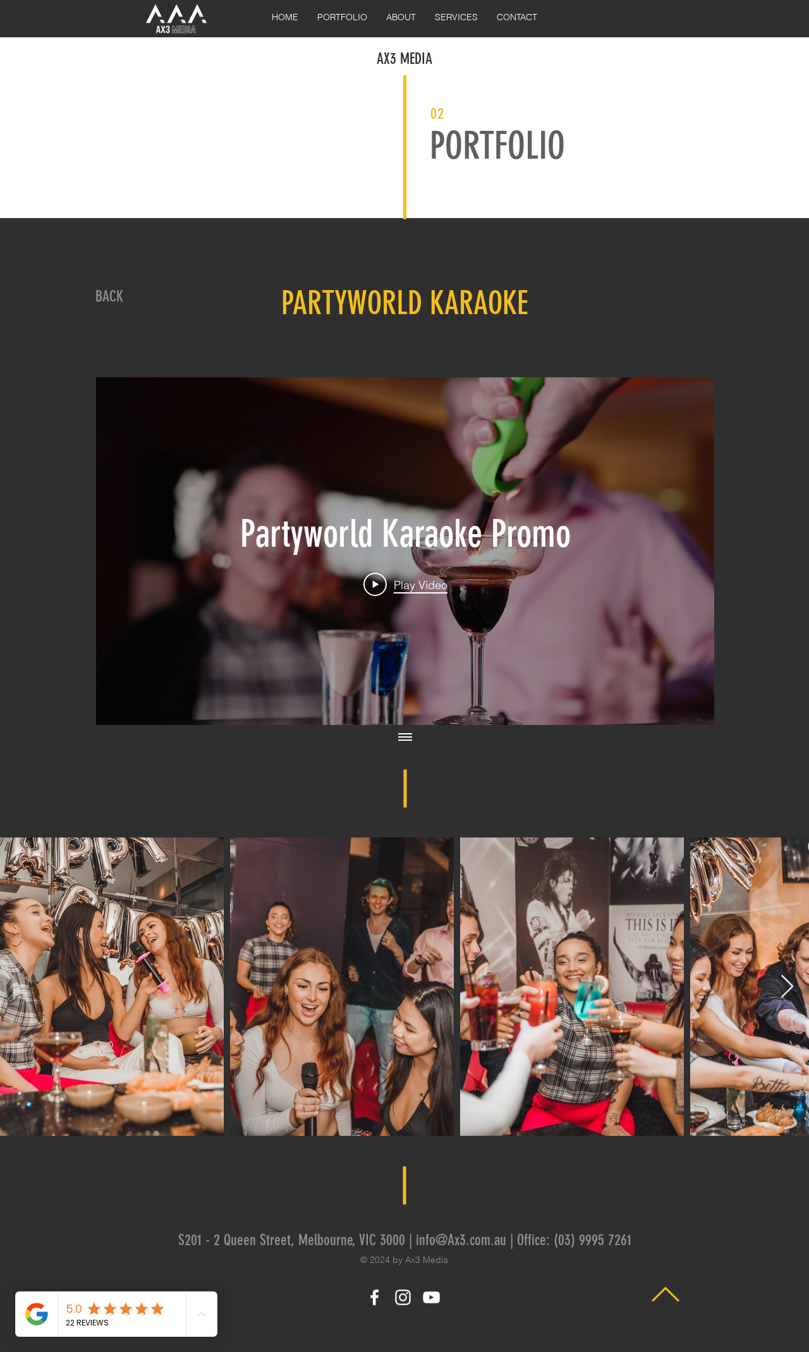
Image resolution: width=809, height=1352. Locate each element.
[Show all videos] (405, 737)
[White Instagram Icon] (402, 1297)
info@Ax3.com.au (461, 1240)
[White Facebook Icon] (374, 1297)
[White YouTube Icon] (431, 1297)
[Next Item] (787, 987)
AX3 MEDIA (404, 59)
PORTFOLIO (497, 145)
